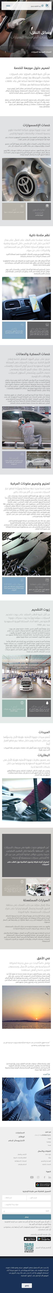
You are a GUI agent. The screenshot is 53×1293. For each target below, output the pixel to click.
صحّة (49, 1158)
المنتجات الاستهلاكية (20, 1161)
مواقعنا (49, 1142)
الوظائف (21, 1136)
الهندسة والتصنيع (46, 1161)
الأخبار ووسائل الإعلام (16, 1140)
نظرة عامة (48, 1154)
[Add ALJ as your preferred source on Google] (43, 1184)
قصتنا (49, 1138)
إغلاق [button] (27, 1285)
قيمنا (49, 1145)
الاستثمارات (20, 1132)
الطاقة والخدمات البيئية (19, 1158)
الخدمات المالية (46, 1164)
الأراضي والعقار (22, 1154)
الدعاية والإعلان (22, 1164)
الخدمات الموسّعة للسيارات (41, 52)
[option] (26, 28)
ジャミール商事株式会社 (43, 1135)
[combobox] (26, 1211)
